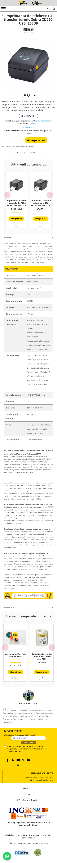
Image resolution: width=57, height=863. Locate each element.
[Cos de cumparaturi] (47, 9)
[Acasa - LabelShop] (28, 3)
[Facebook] (7, 760)
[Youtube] (18, 760)
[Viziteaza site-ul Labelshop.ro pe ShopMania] (21, 852)
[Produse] (3, 9)
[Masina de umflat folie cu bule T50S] (15, 637)
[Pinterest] (12, 760)
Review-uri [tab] (9, 607)
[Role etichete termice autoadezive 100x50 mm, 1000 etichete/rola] (42, 638)
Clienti (27, 794)
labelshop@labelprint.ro (43, 780)
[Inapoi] (2, 15)
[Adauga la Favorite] (16, 224)
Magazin (27, 788)
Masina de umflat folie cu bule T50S (15, 655)
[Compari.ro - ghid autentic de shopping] (38, 852)
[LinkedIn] (28, 760)
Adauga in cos (36, 140)
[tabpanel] (28, 65)
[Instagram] (18, 765)
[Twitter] (23, 760)
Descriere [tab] (8, 237)
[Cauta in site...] (54, 9)
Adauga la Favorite (27, 152)
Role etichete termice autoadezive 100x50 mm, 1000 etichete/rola (42, 656)
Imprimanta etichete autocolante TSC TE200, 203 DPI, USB (16, 203)
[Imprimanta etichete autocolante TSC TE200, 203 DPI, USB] (16, 185)
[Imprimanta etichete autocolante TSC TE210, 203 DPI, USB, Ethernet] (41, 185)
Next (52, 67)
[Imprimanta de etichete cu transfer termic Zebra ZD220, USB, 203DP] (28, 65)
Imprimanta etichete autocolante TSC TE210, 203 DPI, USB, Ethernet (41, 203)
